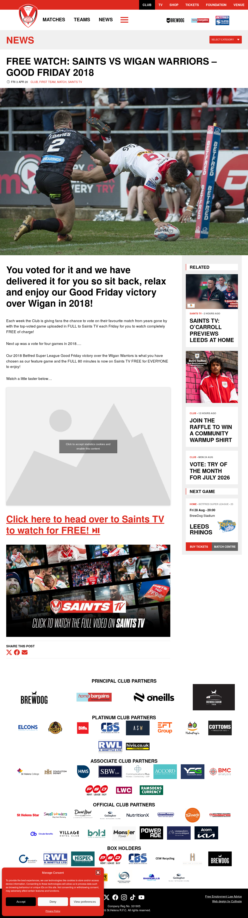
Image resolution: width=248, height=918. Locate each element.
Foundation (216, 5)
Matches (54, 19)
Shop (174, 5)
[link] (85, 524)
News (106, 19)
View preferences (85, 901)
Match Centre (225, 547)
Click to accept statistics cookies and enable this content (88, 446)
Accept (20, 901)
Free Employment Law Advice (223, 896)
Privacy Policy (53, 911)
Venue (239, 5)
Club (147, 5)
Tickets (192, 5)
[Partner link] (34, 697)
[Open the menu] (124, 20)
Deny (53, 901)
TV (160, 5)
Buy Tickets (199, 547)
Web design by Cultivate (227, 901)
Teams (82, 19)
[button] (98, 872)
